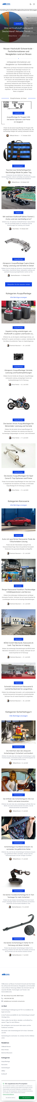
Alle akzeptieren (26, 1097)
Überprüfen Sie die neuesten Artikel (18, 284)
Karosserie (19, 535)
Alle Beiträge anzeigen (18, 297)
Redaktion (5, 1043)
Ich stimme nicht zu (10, 1097)
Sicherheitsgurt (18, 166)
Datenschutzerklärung (8, 1094)
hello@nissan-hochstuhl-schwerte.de (14, 1001)
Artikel (4, 1006)
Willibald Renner (6, 1046)
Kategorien (5, 1058)
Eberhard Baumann (6, 1053)
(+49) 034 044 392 (9, 998)
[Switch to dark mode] (30, 4)
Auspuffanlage (18, 113)
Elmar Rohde (5, 1049)
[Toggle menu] (34, 4)
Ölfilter (3, 1071)
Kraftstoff (18, 24)
